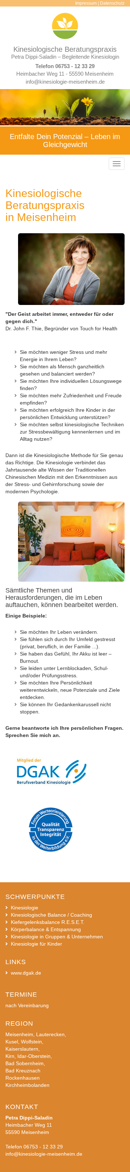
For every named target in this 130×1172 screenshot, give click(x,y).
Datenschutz (112, 3)
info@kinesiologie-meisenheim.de (65, 82)
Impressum (86, 3)
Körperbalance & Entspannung (46, 929)
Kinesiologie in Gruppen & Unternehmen (57, 936)
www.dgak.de (26, 973)
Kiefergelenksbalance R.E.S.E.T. (47, 922)
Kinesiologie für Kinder (36, 944)
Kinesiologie (24, 908)
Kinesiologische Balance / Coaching (51, 915)
